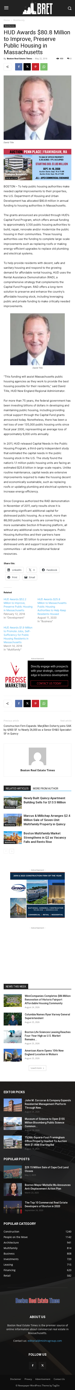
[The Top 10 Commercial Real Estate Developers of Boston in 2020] (13, 1207)
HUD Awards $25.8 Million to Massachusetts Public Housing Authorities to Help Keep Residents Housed (52, 606)
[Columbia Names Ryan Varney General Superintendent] (13, 1019)
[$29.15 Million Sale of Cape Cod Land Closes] (13, 1172)
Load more (36, 1068)
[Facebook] (18, 66)
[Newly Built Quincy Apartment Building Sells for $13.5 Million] (13, 802)
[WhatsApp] (44, 66)
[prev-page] (6, 851)
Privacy (28, 1379)
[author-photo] (37, 765)
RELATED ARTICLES (17, 788)
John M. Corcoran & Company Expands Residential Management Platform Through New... (48, 1104)
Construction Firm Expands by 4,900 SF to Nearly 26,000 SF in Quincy (21, 729)
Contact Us (59, 1379)
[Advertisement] (37, 953)
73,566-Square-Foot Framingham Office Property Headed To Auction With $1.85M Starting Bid (46, 1141)
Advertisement (42, 1379)
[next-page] (11, 851)
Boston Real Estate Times (19, 58)
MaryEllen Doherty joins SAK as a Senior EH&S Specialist (54, 727)
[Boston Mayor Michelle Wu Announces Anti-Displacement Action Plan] (13, 1189)
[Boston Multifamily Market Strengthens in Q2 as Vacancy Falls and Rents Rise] (13, 837)
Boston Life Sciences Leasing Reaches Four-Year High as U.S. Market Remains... (48, 1036)
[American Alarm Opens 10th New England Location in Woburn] (13, 1055)
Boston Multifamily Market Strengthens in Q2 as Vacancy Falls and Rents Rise (45, 837)
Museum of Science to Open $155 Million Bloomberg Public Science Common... (45, 1122)
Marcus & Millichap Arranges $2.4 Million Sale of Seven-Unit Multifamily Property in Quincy (47, 820)
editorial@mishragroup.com (45, 1340)
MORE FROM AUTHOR (45, 788)
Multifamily (19, 20)
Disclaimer (15, 1379)
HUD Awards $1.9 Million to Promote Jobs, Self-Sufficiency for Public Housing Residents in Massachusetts (18, 635)
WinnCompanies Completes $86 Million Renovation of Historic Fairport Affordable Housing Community (48, 999)
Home (7, 20)
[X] (27, 66)
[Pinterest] (35, 66)
